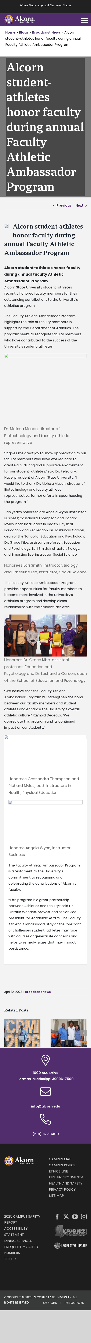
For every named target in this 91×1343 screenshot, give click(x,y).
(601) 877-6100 (45, 1134)
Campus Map (60, 1159)
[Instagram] (84, 1216)
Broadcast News (38, 992)
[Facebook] (57, 1216)
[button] (7, 1033)
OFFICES (50, 1302)
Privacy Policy (62, 1189)
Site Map (56, 1195)
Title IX (10, 1258)
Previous (64, 205)
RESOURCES (74, 1302)
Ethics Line (58, 1171)
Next (79, 205)
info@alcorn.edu (45, 1106)
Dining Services (18, 1240)
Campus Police (62, 1165)
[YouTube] (75, 1216)
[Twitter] (66, 1216)
